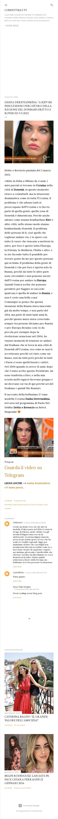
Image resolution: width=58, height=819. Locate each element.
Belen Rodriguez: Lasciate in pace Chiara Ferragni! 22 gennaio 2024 (27, 779)
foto (46, 505)
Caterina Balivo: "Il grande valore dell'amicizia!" (26, 718)
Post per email (20, 501)
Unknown (17, 522)
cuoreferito (18, 572)
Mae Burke (37, 811)
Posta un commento (22, 788)
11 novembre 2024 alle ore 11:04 (26, 589)
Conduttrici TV (16, 10)
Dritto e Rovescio (37, 505)
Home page (12, 25)
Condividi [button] (8, 501)
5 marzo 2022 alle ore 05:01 (35, 523)
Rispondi (17, 567)
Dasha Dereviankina (21, 505)
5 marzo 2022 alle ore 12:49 (36, 573)
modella (8, 508)
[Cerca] (51, 4)
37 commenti (19, 725)
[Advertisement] (29, 60)
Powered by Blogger (31, 805)
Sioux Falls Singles (22, 587)
